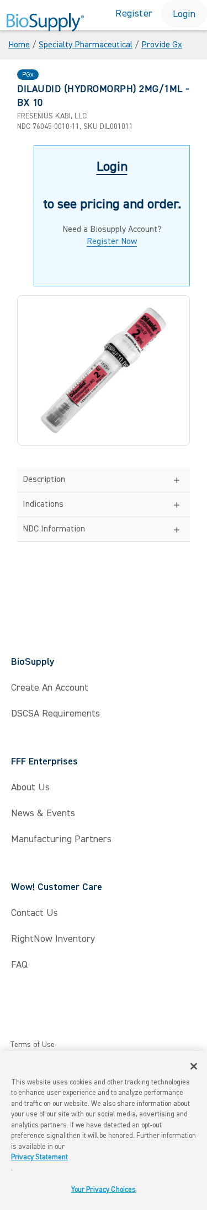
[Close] (194, 1066)
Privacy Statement (39, 1157)
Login (184, 14)
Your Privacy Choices (103, 1189)
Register (133, 13)
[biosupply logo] (45, 26)
